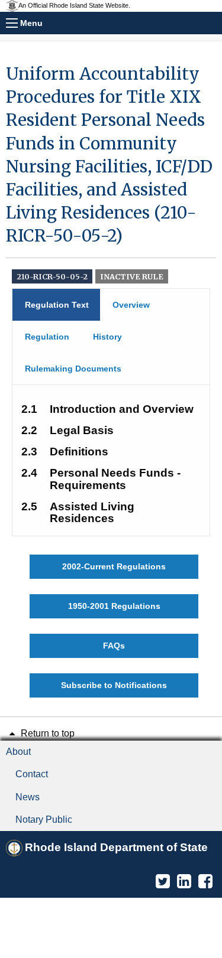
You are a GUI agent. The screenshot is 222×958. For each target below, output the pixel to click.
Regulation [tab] (47, 336)
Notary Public (43, 819)
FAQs (114, 645)
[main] (111, 380)
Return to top (46, 733)
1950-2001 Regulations (114, 606)
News (27, 797)
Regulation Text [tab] (57, 304)
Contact (31, 774)
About (18, 752)
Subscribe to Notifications (114, 685)
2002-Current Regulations (114, 566)
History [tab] (107, 336)
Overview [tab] (131, 304)
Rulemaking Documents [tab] (73, 368)
